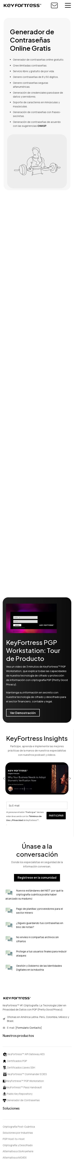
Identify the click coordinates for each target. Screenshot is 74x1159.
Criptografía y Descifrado (18, 1145)
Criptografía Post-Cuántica (19, 1126)
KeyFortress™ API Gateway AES (26, 1054)
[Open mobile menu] (68, 5)
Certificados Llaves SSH (20, 1067)
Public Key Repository (19, 1093)
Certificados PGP (16, 1061)
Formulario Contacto (29, 1027)
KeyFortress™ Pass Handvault (24, 1087)
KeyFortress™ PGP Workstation (25, 1081)
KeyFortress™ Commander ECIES (27, 1074)
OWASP (41, 126)
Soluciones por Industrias (18, 1132)
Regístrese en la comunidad (37, 878)
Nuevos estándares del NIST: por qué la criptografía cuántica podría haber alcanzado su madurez (34, 894)
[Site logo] (22, 5)
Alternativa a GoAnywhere (18, 1151)
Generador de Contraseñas (23, 1100)
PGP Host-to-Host (14, 1139)
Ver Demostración (23, 713)
